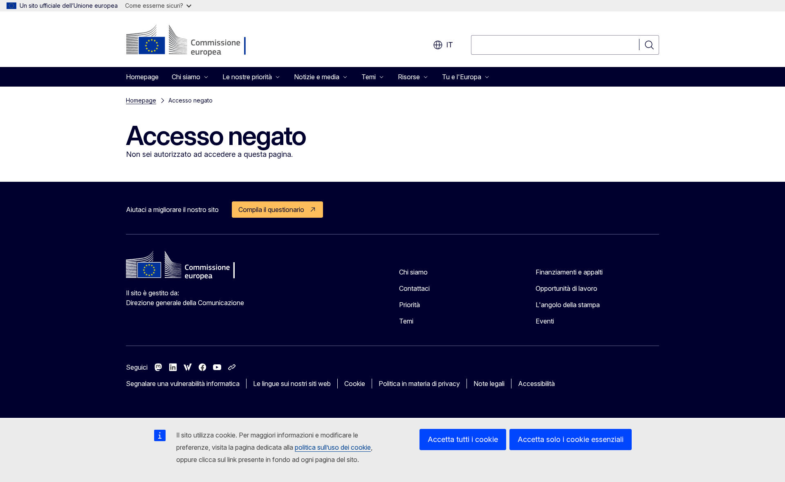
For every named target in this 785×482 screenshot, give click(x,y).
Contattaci (414, 288)
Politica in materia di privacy (419, 383)
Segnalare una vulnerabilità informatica (183, 383)
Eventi (545, 321)
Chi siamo (413, 272)
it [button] (449, 44)
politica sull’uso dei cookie (333, 447)
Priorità (409, 305)
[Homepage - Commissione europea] (191, 41)
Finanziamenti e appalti (569, 272)
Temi (406, 321)
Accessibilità (536, 383)
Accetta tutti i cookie (463, 439)
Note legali (489, 383)
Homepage (142, 77)
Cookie (354, 383)
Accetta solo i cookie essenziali (571, 439)
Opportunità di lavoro (566, 288)
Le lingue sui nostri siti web (292, 383)
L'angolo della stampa (568, 305)
